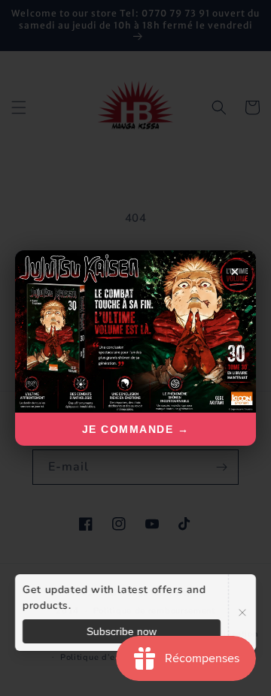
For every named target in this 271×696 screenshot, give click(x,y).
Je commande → (136, 429)
